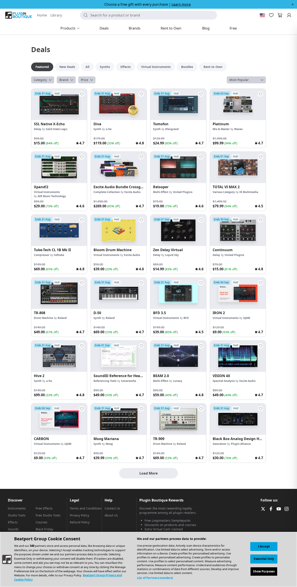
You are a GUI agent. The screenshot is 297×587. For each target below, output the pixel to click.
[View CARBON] (59, 419)
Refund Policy (80, 522)
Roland (62, 318)
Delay (37, 129)
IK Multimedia (248, 192)
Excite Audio (132, 192)
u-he (109, 129)
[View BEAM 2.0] (178, 356)
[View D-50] (119, 293)
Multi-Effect (160, 192)
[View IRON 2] (238, 293)
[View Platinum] (238, 104)
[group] (59, 118)
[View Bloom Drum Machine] (119, 230)
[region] (148, 559)
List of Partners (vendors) (155, 578)
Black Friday (44, 529)
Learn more (181, 4)
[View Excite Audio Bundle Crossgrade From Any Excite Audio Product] (119, 167)
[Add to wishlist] (81, 94)
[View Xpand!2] (59, 167)
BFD (186, 318)
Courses (41, 522)
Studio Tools (16, 515)
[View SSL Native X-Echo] (59, 104)
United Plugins (182, 192)
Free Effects (44, 508)
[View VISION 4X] (238, 356)
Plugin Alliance (241, 444)
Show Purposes (264, 572)
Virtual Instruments (47, 192)
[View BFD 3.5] (178, 293)
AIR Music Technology (52, 196)
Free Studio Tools (48, 515)
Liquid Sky (172, 255)
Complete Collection (106, 192)
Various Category (224, 192)
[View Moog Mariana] (119, 419)
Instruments (17, 508)
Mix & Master (221, 129)
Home (42, 15)
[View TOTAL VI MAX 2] (238, 167)
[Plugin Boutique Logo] (18, 15)
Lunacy (177, 381)
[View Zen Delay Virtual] (178, 230)
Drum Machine (43, 318)
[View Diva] (119, 104)
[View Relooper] (178, 167)
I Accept (264, 546)
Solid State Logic (56, 129)
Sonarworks (128, 381)
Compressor (41, 255)
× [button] (293, 4)
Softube (59, 255)
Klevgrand (172, 129)
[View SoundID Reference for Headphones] (119, 356)
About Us (111, 515)
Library (56, 15)
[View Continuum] (238, 230)
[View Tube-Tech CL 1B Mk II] (59, 230)
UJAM (246, 318)
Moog (109, 444)
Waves (238, 129)
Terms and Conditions (86, 508)
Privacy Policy (79, 515)
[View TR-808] (59, 293)
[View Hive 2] (59, 356)
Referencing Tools (105, 381)
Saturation (219, 444)
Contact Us (112, 508)
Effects (13, 522)
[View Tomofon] (178, 104)
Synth (97, 129)
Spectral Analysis (224, 381)
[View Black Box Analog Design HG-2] (238, 419)
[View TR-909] (178, 419)
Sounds (13, 529)
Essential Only (264, 559)
